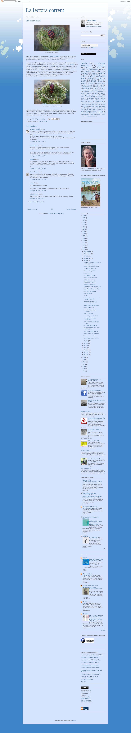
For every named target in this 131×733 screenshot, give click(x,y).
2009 (84, 359)
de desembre (87, 251)
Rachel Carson (84, 112)
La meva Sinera (85, 450)
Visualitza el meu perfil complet (94, 26)
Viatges (45, 121)
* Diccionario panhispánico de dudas (90, 665)
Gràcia (82, 109)
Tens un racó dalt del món (90, 506)
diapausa (72, 64)
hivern (83, 116)
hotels (94, 111)
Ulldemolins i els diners (89, 284)
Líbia (99, 104)
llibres (98, 71)
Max (93, 103)
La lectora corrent (45, 10)
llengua (87, 71)
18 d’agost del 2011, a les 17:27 (38, 190)
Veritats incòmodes (87, 575)
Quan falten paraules (86, 468)
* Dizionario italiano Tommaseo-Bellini (90, 674)
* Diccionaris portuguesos (87, 679)
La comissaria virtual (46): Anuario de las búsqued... (92, 263)
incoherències (89, 116)
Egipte (92, 91)
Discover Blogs (87, 480)
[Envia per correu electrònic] (52, 119)
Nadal (96, 93)
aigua (91, 106)
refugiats (93, 114)
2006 (84, 366)
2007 (84, 364)
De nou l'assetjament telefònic (91, 338)
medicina (102, 73)
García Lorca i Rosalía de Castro (92, 289)
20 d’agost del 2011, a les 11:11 (38, 198)
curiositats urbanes (95, 81)
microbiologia (97, 75)
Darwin (82, 96)
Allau (84, 603)
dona (103, 69)
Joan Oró (102, 90)
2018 (84, 233)
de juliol (86, 341)
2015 (84, 240)
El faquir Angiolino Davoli (95, 588)
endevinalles (85, 114)
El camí (86, 295)
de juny (86, 343)
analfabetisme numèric (86, 86)
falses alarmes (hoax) (100, 106)
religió (94, 116)
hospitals (86, 95)
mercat (94, 95)
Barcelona (89, 68)
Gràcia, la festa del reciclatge (91, 305)
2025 (84, 218)
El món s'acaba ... (87, 601)
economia (102, 112)
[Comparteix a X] (55, 119)
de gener (86, 354)
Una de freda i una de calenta (91, 266)
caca (97, 103)
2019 (84, 231)
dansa (82, 111)
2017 (84, 236)
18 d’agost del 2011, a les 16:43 (38, 179)
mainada (101, 109)
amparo (32, 159)
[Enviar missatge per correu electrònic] (48, 119)
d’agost (86, 260)
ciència (41, 121)
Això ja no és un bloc (93, 440)
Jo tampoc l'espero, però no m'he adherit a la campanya (96, 419)
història (83, 76)
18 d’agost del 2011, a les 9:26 (38, 141)
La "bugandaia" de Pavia (90, 275)
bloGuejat (85, 536)
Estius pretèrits (86, 104)
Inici (52, 209)
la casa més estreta (93, 108)
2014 (84, 242)
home (94, 99)
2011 (84, 249)
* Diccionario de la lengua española (90, 662)
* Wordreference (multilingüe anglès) (90, 667)
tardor (100, 95)
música (92, 76)
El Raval (99, 85)
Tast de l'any (90, 98)
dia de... (96, 88)
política (83, 69)
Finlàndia (94, 104)
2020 (84, 229)
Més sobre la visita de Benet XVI (92, 286)
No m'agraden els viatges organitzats (90, 318)
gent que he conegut (91, 109)
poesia (91, 83)
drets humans (88, 85)
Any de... (89, 93)
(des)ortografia (99, 101)
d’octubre (86, 256)
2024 (84, 220)
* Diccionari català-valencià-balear (89, 657)
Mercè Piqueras (34, 172)
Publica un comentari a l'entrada (36, 202)
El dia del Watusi (93, 537)
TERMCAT (83, 682)
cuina (96, 86)
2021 (84, 227)
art (98, 83)
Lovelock (101, 111)
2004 (84, 371)
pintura (88, 90)
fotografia (88, 111)
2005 (84, 368)
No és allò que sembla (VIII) (91, 315)
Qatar (103, 104)
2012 (84, 247)
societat (101, 65)
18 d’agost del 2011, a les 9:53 (38, 156)
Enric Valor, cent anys (89, 280)
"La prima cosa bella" (89, 336)
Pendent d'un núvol (85, 411)
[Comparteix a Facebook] (57, 119)
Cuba (102, 108)
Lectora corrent (34, 145)
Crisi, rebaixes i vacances (90, 325)
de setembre (87, 258)
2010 (84, 357)
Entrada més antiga (71, 209)
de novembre (87, 254)
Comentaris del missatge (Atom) (55, 213)
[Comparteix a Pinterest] (59, 119)
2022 (84, 224)
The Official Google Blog (89, 493)
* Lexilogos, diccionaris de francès (89, 676)
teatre (82, 93)
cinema (83, 83)
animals (93, 80)
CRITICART (86, 613)
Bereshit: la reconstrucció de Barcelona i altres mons (90, 586)
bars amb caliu (94, 112)
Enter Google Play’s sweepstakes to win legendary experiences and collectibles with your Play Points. (92, 496)
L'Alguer (103, 98)
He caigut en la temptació (94, 390)
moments (103, 103)
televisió (95, 90)
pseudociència (87, 88)
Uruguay (103, 93)
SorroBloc (85, 557)
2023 (84, 222)
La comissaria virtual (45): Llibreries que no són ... (90, 302)
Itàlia (93, 73)
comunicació (94, 69)
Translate (93, 47)
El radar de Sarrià (87, 573)
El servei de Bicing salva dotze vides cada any (92, 328)
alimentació (100, 91)
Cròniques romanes (85, 103)
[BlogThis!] (53, 119)
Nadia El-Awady (86, 99)
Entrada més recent (32, 209)
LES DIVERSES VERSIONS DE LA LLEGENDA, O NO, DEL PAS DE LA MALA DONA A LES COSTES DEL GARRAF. (96, 618)
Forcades (97, 98)
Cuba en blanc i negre (89, 307)
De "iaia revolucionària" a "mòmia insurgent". (94, 380)
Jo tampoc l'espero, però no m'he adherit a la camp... (92, 298)
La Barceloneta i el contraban (91, 333)
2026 (84, 215)
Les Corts (99, 78)
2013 (84, 245)
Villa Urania (85, 106)
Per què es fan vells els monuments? (90, 310)
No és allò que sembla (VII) (91, 331)
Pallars (98, 114)
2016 (84, 238)
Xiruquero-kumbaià (35, 129)
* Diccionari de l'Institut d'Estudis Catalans (91, 655)
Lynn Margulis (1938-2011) (95, 459)
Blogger (74, 720)
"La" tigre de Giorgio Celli (90, 268)
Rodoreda (85, 91)
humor (103, 83)
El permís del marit (88, 313)
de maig (86, 345)
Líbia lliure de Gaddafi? (89, 282)
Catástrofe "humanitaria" (90, 291)
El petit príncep (91, 96)
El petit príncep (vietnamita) (91, 277)
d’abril (85, 347)
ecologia (103, 114)
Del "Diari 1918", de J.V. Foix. (90, 508)
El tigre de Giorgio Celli (89, 270)
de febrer (86, 352)
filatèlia (84, 108)
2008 (84, 362)
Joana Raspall (87, 273)
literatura (83, 80)
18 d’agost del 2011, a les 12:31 (38, 168)
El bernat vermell (88, 293)
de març (86, 350)
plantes (90, 78)
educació (103, 86)
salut (86, 75)
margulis (90, 101)
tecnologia (84, 73)
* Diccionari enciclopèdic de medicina (90, 660)
